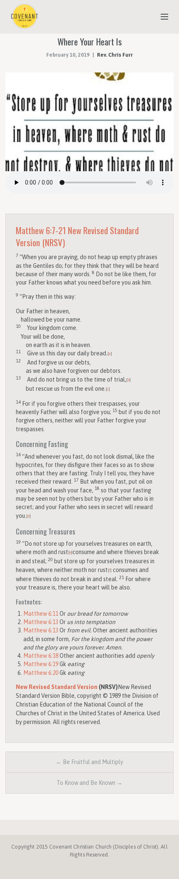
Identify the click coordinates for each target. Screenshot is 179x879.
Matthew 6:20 (40, 672)
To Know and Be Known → (89, 782)
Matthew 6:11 (40, 613)
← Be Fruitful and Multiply (89, 762)
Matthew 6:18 (40, 655)
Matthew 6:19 (40, 664)
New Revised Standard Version (56, 687)
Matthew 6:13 (40, 622)
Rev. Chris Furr (115, 55)
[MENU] (161, 17)
